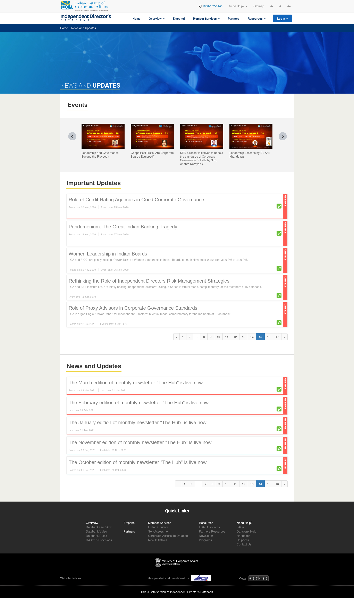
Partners (233, 18)
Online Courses (158, 527)
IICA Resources (209, 527)
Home (137, 18)
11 (226, 337)
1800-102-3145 (212, 6)
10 (218, 337)
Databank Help (246, 531)
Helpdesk (243, 540)
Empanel (179, 18)
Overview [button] (155, 18)
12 (235, 337)
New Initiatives (157, 540)
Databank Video (96, 531)
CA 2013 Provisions (99, 540)
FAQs (240, 527)
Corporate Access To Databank (168, 535)
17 (277, 337)
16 (268, 337)
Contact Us (244, 544)
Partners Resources (212, 531)
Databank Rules (96, 535)
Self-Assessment (159, 531)
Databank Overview (99, 527)
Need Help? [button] (237, 6)
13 (243, 337)
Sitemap (258, 6)
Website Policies (71, 578)
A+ (289, 6)
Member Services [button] (205, 18)
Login (281, 18)
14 (252, 337)
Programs (205, 540)
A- (271, 6)
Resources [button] (255, 18)
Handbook (243, 535)
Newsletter (206, 535)
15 (268, 484)
